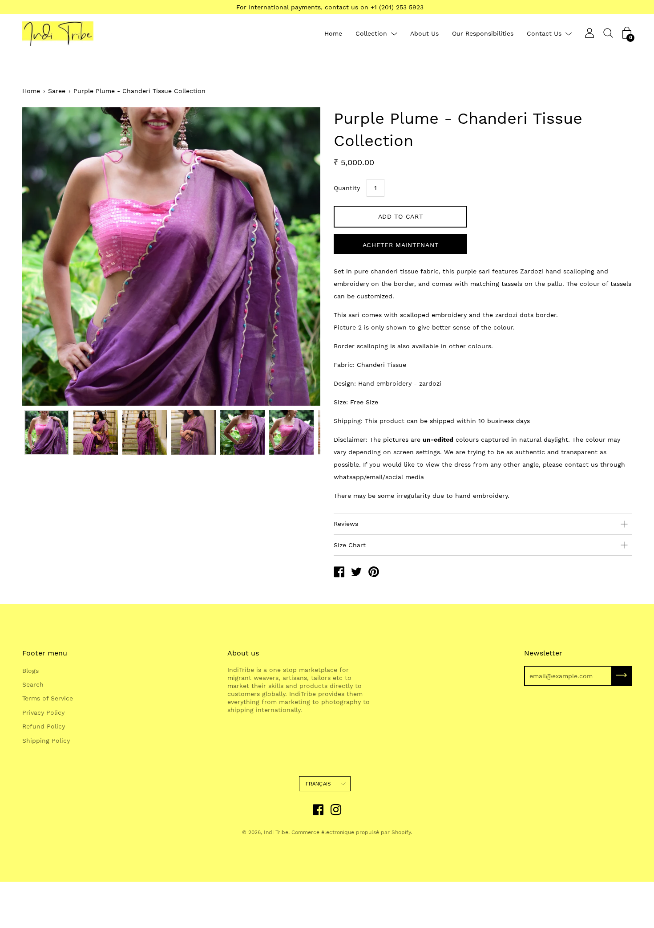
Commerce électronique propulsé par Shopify (351, 832)
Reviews (346, 523)
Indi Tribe (276, 832)
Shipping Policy (46, 740)
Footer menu (44, 653)
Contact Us (544, 33)
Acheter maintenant (401, 244)
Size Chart (350, 545)
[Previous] (44, 256)
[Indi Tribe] (339, 573)
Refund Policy (43, 726)
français (318, 783)
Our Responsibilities (482, 33)
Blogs (30, 670)
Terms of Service (47, 698)
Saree (56, 90)
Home (333, 33)
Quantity (347, 187)
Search (33, 684)
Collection (371, 33)
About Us (424, 33)
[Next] (298, 256)
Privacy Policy (43, 712)
